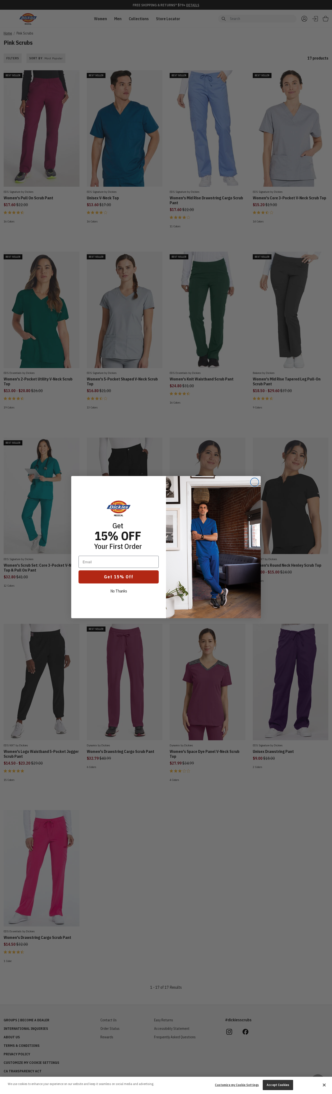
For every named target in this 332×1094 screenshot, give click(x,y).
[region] (166, 1085)
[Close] (324, 1085)
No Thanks (118, 591)
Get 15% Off (118, 577)
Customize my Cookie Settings (237, 1085)
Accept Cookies (278, 1085)
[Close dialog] (254, 482)
